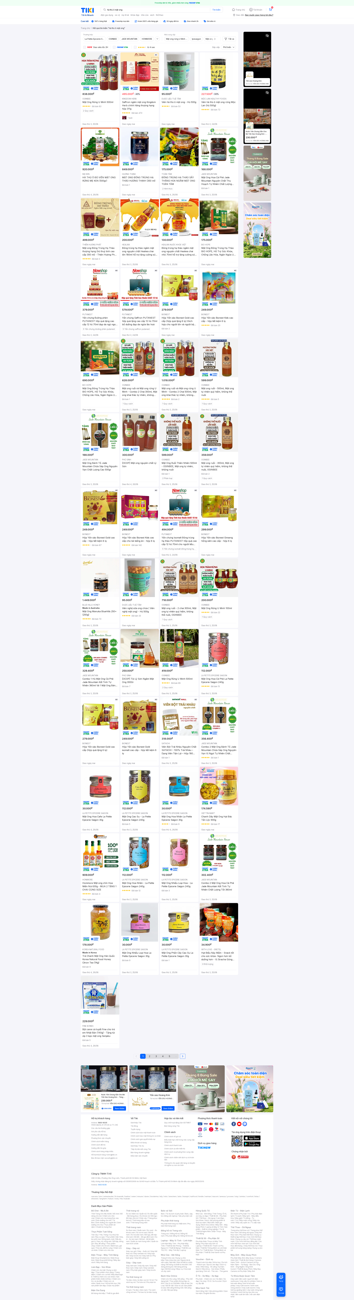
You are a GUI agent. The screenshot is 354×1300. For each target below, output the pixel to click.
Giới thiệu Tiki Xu (137, 1146)
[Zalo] (245, 1124)
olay (236, 1196)
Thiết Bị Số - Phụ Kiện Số (207, 1238)
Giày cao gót (131, 1251)
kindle (201, 1196)
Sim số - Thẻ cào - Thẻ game (216, 1271)
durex (146, 1196)
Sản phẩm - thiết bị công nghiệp (211, 1228)
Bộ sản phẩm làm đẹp (105, 1284)
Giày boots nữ (135, 1256)
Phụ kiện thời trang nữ (169, 1224)
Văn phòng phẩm (216, 1291)
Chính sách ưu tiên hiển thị (174, 1149)
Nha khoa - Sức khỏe (210, 1269)
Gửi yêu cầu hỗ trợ (98, 1131)
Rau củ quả (100, 1237)
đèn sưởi (242, 1279)
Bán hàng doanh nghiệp (140, 1152)
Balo (163, 1214)
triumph (186, 1196)
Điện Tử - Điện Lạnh (240, 1211)
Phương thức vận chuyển (101, 1138)
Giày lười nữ (146, 1256)
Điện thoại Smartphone (100, 1258)
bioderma (154, 1196)
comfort (250, 1196)
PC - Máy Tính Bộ (172, 1250)
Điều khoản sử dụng (139, 1143)
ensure (140, 1196)
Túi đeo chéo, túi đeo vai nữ (137, 1280)
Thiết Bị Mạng (174, 1248)
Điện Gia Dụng (98, 1290)
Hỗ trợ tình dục (111, 1283)
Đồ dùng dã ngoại (247, 1232)
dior (100, 1196)
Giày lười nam (131, 1266)
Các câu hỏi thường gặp (100, 1128)
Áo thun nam (131, 1230)
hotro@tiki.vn (111, 1155)
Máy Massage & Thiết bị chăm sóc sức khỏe (107, 1275)
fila (121, 1199)
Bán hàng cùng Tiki (172, 1126)
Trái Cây (94, 1235)
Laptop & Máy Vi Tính (214, 1227)
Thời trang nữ (132, 1211)
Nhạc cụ (179, 1269)
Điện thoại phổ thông (104, 1260)
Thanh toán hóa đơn (204, 1262)
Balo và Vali (166, 1211)
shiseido (94, 1199)
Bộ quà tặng (172, 1290)
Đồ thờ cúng (170, 1269)
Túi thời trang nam (135, 1287)
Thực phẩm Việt (112, 1237)
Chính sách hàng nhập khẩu (102, 1151)
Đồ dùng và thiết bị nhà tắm (177, 1265)
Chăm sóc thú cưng (168, 1279)
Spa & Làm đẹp (213, 1265)
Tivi (236, 1220)
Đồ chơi (116, 1214)
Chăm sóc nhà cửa (106, 1250)
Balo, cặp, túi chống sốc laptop (177, 1215)
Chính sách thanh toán (173, 1145)
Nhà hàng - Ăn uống (209, 1267)
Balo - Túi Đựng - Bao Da (245, 1265)
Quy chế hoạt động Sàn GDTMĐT (177, 1123)
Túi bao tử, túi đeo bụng (147, 1292)
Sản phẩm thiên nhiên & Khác (105, 1278)
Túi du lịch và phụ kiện (175, 1214)
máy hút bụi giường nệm (245, 1289)
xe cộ (117, 15)
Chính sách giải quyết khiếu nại (143, 1139)
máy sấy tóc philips (248, 1281)
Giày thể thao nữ (250, 1246)
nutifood (193, 1196)
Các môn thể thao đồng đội (246, 1241)
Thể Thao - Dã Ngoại (241, 1227)
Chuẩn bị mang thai (104, 1227)
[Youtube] (239, 1124)
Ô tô (209, 1281)
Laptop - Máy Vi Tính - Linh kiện (176, 1240)
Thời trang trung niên (139, 1223)
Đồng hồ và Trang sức (171, 1230)
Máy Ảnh (251, 1271)
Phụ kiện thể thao (246, 1235)
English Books (209, 1293)
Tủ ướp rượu (256, 1223)
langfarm (103, 1199)
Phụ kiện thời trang (170, 1220)
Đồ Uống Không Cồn (175, 1288)
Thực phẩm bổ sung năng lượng (247, 1247)
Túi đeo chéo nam (140, 1290)
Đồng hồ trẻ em (187, 1236)
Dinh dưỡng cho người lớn (106, 1223)
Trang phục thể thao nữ (240, 1230)
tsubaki (127, 1199)
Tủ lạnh (238, 1216)
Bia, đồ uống (100, 1244)
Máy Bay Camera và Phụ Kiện (246, 1270)
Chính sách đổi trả (98, 1145)
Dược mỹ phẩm (113, 1286)
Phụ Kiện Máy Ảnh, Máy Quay (242, 1258)
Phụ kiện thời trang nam (176, 1225)
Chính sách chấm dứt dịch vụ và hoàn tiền (179, 1158)
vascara (94, 1196)
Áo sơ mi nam (141, 1232)
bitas (257, 1196)
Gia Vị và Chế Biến (173, 1283)
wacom (215, 1196)
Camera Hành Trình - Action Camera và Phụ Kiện (246, 1262)
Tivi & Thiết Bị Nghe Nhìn (210, 1230)
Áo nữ (128, 1214)
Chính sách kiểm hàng (100, 1141)
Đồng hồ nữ (174, 1234)
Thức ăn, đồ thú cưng (104, 1248)
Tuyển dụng (135, 1129)
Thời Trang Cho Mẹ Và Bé (101, 1214)
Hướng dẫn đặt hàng (99, 1135)
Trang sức (165, 1234)
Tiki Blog (134, 1126)
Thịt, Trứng (103, 1235)
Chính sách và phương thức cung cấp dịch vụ (179, 1153)
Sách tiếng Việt (202, 1291)
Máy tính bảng (102, 1262)
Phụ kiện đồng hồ (172, 1236)
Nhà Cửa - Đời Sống (170, 1255)
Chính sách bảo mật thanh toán (143, 1133)
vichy (116, 1199)
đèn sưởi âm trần (242, 1294)
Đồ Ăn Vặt (170, 1286)
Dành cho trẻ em (103, 1246)
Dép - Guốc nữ (143, 1251)
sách (152, 15)
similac (242, 1196)
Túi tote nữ (141, 1282)
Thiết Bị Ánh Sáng (246, 1260)
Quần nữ (143, 1214)
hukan (110, 1199)
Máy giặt (238, 1218)
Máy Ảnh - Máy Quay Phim (243, 1255)
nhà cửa (144, 15)
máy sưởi (234, 1279)
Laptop (183, 1250)
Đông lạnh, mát (108, 1239)
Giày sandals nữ (139, 1253)
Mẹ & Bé (211, 1223)
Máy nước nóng (246, 1220)
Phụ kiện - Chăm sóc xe (205, 1279)
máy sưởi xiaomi (248, 1288)
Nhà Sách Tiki (202, 1288)
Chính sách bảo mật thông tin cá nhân (146, 1136)
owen (133, 1196)
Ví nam (129, 1290)
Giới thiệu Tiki (136, 1123)
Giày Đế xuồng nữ (142, 1258)
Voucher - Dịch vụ (204, 1259)
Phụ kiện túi (151, 1282)
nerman (208, 1196)
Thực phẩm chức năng (105, 1272)
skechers (172, 1196)
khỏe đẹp (135, 15)
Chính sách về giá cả (172, 1136)
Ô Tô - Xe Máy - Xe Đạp (207, 1276)
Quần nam (141, 1230)
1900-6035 (102, 1123)
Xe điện (219, 1279)
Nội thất (173, 1262)
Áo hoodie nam (137, 1235)
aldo (179, 1196)
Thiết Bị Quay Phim (244, 1269)
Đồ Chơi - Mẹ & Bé (100, 1211)
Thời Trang (217, 1214)
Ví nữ (151, 1280)
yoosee (230, 1196)
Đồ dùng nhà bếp (98, 1293)
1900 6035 (102, 1185)
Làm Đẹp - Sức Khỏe (101, 1267)
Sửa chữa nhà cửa (172, 1260)
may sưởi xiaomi (242, 1286)
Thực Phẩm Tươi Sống (101, 1232)
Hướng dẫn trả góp (98, 1148)
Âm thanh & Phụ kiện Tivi (240, 1214)
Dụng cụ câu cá (242, 1239)
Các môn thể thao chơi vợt (246, 1242)
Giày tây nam (143, 1266)
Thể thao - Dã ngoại (207, 1218)
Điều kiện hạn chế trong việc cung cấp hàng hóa (179, 1141)
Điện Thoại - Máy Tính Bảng (104, 1255)
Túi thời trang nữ (134, 1277)
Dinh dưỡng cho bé (103, 1220)
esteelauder (109, 1196)
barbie (127, 1196)
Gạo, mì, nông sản (104, 1241)
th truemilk (119, 1196)
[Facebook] (233, 1124)
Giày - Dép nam (133, 1262)
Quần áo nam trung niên (140, 1241)
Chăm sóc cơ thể (103, 1274)
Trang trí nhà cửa (167, 1258)
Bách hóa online (207, 1225)
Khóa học (217, 1262)
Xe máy (203, 1281)
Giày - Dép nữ (133, 1248)
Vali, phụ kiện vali (185, 1216)
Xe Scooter (217, 1281)
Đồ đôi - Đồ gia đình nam (144, 1237)
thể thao (159, 15)
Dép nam (138, 1268)
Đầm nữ (135, 1214)
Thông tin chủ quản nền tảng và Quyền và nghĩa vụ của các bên (179, 1164)
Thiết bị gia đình (112, 1293)
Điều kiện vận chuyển (139, 1156)
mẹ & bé (125, 15)
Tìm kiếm (216, 10)
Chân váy (143, 1218)
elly (161, 1196)
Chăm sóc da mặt (98, 1270)
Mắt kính (182, 1224)
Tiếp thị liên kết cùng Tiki (141, 1149)
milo (165, 1196)
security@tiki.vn (111, 1158)
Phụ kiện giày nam (138, 1270)
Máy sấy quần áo (243, 1223)
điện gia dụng (107, 15)
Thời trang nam (133, 1227)
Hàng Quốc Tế (202, 1211)
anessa (223, 1196)
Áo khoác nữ (145, 1216)
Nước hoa (100, 1283)
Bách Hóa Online (169, 1276)
